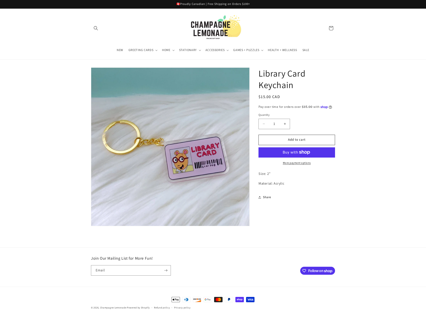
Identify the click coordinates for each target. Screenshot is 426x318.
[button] (96, 28)
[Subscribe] (166, 270)
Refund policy (162, 307)
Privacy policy (182, 307)
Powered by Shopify (138, 307)
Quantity (264, 115)
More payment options (297, 163)
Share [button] (267, 197)
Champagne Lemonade (113, 307)
